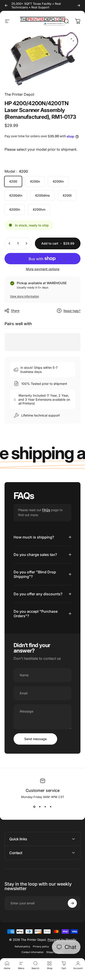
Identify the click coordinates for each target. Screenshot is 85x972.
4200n (35, 181)
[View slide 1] (34, 807)
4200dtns (42, 195)
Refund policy (22, 946)
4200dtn (15, 195)
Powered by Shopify (62, 939)
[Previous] (6, 5)
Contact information (33, 952)
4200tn (58, 181)
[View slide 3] (45, 807)
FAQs (46, 510)
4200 (13, 181)
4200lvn (39, 209)
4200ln (14, 209)
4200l (67, 195)
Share (15, 310)
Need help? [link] (71, 311)
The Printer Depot (19, 94)
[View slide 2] (40, 807)
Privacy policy (41, 946)
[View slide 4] (50, 807)
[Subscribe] (72, 903)
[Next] (79, 5)
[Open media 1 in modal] (72, 39)
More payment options (42, 269)
